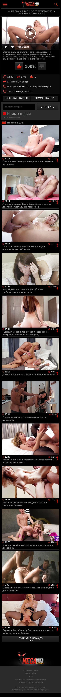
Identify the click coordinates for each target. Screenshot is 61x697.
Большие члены (24, 87)
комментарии (44, 98)
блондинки (16, 91)
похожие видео (16, 98)
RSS (31, 676)
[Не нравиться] (42, 66)
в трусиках (26, 91)
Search (56, 4)
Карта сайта (30, 673)
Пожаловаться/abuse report (30, 682)
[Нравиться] (19, 66)
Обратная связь (30, 670)
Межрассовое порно (42, 87)
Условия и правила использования (30, 679)
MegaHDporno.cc (39, 5)
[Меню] (5, 5)
